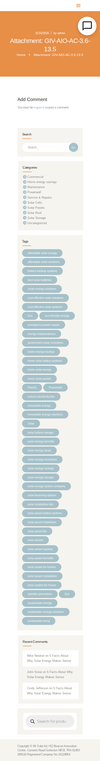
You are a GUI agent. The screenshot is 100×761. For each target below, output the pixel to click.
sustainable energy (40, 602)
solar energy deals (39, 450)
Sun (67, 593)
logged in (39, 107)
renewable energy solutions (45, 414)
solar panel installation (42, 522)
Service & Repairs (39, 197)
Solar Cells (34, 202)
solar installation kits (40, 504)
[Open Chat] (87, 26)
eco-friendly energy (57, 315)
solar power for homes (42, 566)
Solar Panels (36, 207)
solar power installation (42, 576)
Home (21, 55)
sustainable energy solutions (46, 611)
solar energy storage (41, 477)
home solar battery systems (45, 360)
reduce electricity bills (41, 396)
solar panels (35, 540)
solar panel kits (37, 531)
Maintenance (36, 187)
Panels (32, 387)
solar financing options (42, 495)
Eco (30, 315)
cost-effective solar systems (45, 306)
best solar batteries (40, 279)
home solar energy (39, 369)
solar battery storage (40, 432)
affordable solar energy (42, 253)
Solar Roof (34, 213)
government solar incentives (45, 342)
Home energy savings (42, 182)
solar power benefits (40, 558)
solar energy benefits (41, 441)
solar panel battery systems (45, 513)
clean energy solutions (42, 288)
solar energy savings (41, 468)
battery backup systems (42, 270)
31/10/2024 (42, 33)
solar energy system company (46, 486)
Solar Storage (36, 218)
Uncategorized (37, 223)
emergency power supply (44, 324)
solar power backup (40, 549)
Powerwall (34, 192)
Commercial (35, 177)
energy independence (42, 333)
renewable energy (39, 405)
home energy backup (41, 351)
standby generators (40, 593)
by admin (59, 33)
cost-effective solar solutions (45, 297)
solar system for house (42, 585)
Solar (31, 423)
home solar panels (39, 378)
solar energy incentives (42, 459)
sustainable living (39, 620)
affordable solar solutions (44, 261)
